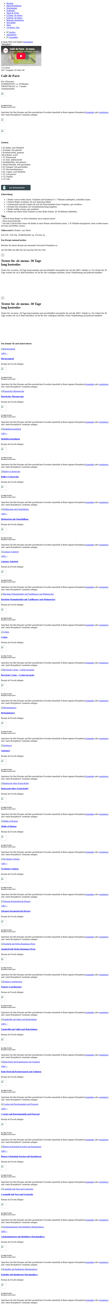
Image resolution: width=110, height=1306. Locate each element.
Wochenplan (11, 8)
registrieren (103, 112)
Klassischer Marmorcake (12, 396)
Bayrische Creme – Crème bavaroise (17, 675)
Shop (8, 25)
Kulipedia (10, 10)
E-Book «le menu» (14, 18)
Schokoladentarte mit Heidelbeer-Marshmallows (23, 1237)
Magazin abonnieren (15, 20)
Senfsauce (5, 751)
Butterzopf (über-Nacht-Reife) (14, 788)
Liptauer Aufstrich (9, 561)
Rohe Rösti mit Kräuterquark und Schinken (21, 1071)
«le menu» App (12, 27)
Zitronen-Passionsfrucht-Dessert (15, 911)
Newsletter (11, 22)
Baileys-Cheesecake (10, 477)
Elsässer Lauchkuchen (11, 987)
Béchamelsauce (8, 713)
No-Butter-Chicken (10, 869)
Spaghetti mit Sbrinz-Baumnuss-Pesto (18, 949)
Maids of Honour (9, 826)
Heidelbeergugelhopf (10, 439)
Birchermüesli (7, 359)
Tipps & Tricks (12, 13)
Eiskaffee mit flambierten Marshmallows (19, 1274)
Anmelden (89, 112)
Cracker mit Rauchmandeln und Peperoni (20, 1114)
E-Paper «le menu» (14, 15)
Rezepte (9, 3)
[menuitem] (57, 3)
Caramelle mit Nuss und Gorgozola (17, 1194)
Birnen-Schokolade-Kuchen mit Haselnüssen (21, 1156)
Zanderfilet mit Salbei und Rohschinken (19, 1029)
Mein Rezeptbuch (13, 6)
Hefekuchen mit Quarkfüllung (14, 519)
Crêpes (4, 637)
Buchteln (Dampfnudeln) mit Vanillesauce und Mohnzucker (28, 599)
